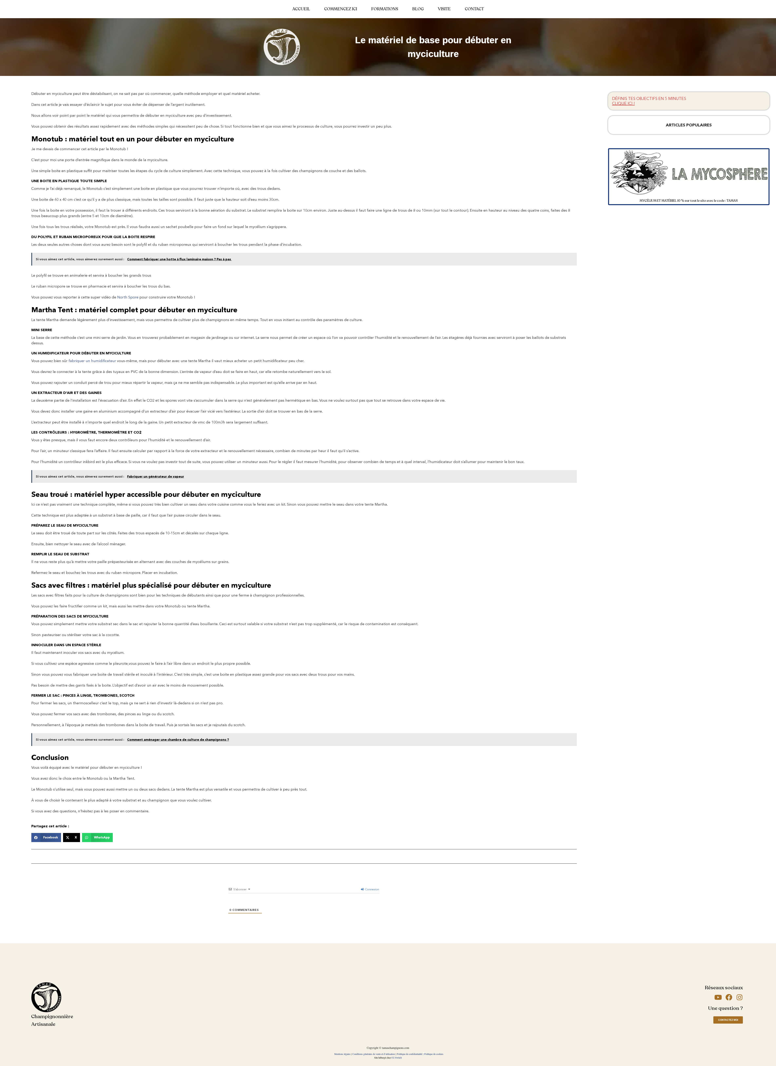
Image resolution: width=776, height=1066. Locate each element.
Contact (474, 9)
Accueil (301, 9)
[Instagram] (739, 997)
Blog (418, 9)
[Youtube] (718, 997)
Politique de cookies (433, 1053)
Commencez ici (340, 9)
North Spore (127, 297)
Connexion (371, 889)
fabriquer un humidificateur (92, 361)
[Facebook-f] (728, 997)
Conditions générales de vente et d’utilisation (373, 1053)
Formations (384, 9)
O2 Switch (396, 1057)
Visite (444, 9)
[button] (46, 837)
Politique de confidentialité (409, 1053)
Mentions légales (342, 1053)
